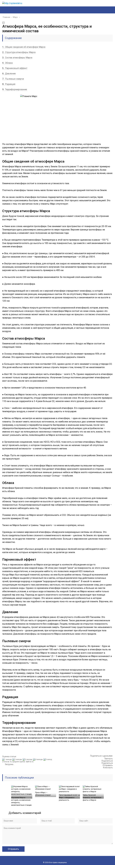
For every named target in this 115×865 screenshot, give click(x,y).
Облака (7, 63)
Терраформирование (14, 89)
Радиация (8, 84)
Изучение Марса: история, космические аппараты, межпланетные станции (21, 801)
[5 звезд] (48, 759)
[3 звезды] (28, 759)
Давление (9, 73)
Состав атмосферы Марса (17, 57)
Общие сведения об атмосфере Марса (23, 47)
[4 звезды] (38, 759)
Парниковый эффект (14, 68)
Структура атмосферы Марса (18, 52)
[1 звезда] (7, 759)
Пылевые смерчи (13, 78)
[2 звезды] (17, 759)
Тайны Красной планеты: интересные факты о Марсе (92, 797)
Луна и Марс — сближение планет (43, 793)
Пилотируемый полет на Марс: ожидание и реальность (69, 797)
